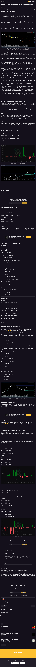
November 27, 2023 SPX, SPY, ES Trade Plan (9, 633)
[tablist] (5, 612)
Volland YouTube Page (5, 423)
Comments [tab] (3, 612)
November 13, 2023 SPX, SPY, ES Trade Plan (9, 639)
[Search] (34, 624)
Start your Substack (15, 662)
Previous (4, 605)
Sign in (33, 1)
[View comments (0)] (5, 9)
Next (32, 605)
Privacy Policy (25, 595)
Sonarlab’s (9, 330)
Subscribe (29, 1)
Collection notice (25, 660)
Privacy (18, 660)
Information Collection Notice (18, 595)
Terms (21, 660)
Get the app (23, 662)
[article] (18, 629)
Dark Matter (5, 6)
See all (3, 645)
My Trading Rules (4, 626)
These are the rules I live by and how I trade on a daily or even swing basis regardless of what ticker (15, 628)
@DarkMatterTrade (27, 186)
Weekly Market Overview (5, 634)
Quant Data (14, 322)
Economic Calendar (22, 194)
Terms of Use (22, 594)
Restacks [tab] (7, 612)
